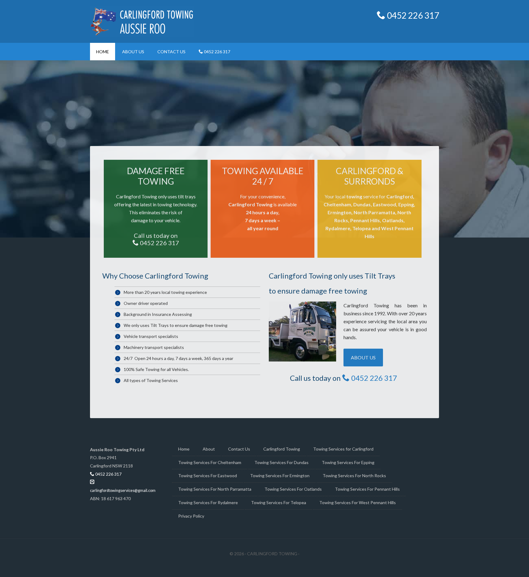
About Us (363, 357)
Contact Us (239, 448)
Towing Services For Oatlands (293, 489)
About (209, 448)
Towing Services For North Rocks (354, 475)
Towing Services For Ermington (280, 475)
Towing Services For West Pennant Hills (357, 502)
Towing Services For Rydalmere (208, 502)
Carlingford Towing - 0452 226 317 (142, 21)
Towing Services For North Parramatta (214, 489)
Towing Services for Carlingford (343, 448)
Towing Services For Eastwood (207, 475)
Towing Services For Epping (348, 462)
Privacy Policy (191, 516)
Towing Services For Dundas (281, 462)
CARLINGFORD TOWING (272, 553)
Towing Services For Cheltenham (209, 462)
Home (183, 448)
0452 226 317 (412, 15)
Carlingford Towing (281, 448)
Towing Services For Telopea (278, 502)
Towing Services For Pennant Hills (367, 489)
